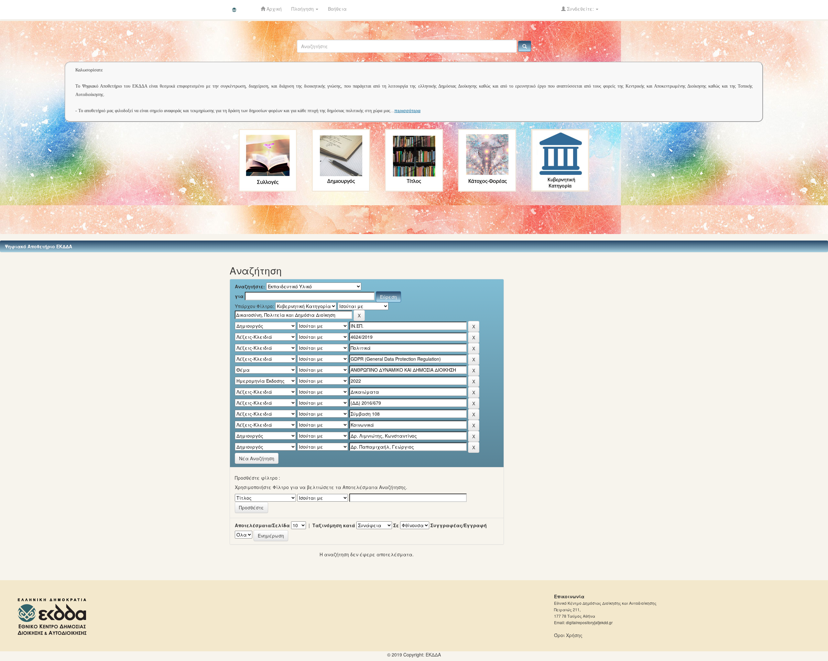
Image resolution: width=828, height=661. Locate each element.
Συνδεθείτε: (580, 8)
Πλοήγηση (303, 8)
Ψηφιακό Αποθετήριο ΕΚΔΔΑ (38, 246)
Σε (396, 525)
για (239, 296)
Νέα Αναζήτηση (256, 458)
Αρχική (273, 8)
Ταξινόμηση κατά (333, 525)
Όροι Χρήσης (568, 635)
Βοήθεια (337, 8)
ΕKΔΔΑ (433, 654)
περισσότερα (407, 110)
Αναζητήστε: (250, 286)
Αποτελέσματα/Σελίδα (262, 525)
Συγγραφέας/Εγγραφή (458, 525)
